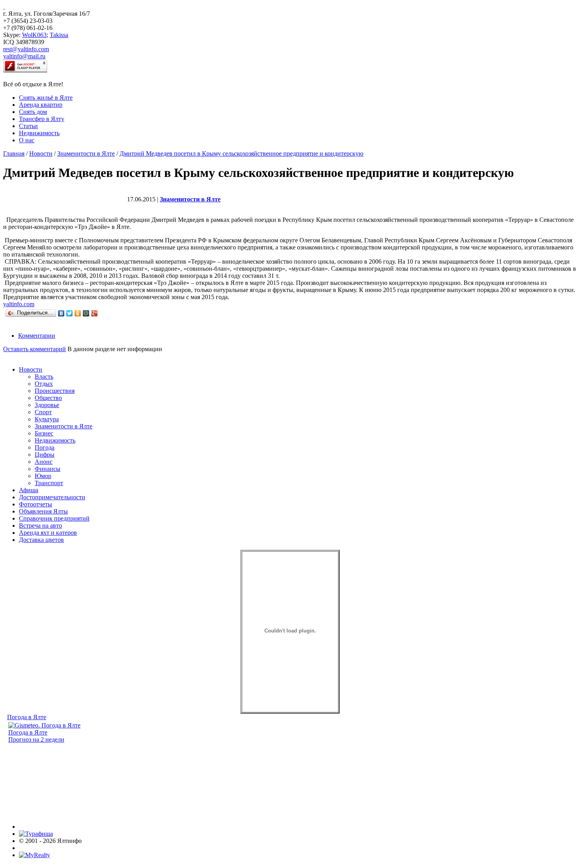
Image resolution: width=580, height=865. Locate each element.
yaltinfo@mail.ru (24, 56)
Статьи (28, 126)
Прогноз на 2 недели (36, 739)
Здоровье (47, 405)
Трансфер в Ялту (41, 118)
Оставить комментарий (34, 349)
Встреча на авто (40, 525)
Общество (48, 397)
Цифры (44, 454)
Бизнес (44, 433)
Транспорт (49, 483)
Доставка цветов (41, 539)
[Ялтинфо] (4, 6)
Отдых (44, 383)
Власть (44, 376)
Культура (47, 419)
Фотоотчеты (35, 504)
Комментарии (36, 335)
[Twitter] (69, 313)
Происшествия (55, 390)
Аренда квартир (40, 104)
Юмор (43, 475)
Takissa (59, 35)
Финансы (47, 468)
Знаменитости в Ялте (86, 153)
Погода (44, 447)
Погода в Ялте (26, 717)
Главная (13, 153)
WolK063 (34, 35)
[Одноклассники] (78, 313)
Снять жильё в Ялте (46, 97)
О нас (26, 140)
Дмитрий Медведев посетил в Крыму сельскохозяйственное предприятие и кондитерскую (241, 153)
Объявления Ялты (43, 511)
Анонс (43, 461)
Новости (40, 153)
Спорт (43, 412)
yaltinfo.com (18, 304)
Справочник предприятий (54, 518)
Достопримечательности (52, 497)
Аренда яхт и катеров (48, 532)
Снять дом (33, 111)
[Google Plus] (94, 313)
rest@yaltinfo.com (26, 49)
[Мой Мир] (86, 313)
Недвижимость (39, 133)
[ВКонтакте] (61, 313)
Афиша (28, 490)
